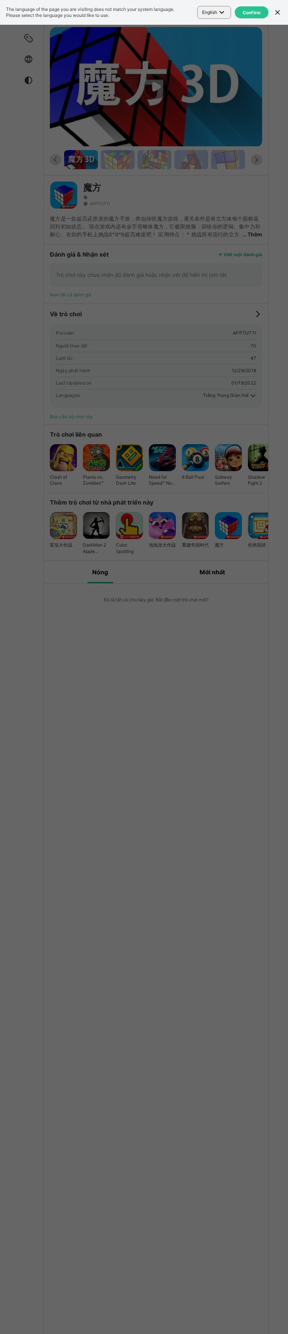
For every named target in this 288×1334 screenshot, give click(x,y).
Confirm (252, 12)
